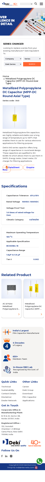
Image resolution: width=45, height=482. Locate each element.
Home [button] (6, 76)
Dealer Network (8, 400)
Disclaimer (6, 397)
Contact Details (8, 393)
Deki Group (27, 390)
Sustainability (7, 390)
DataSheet (14, 167)
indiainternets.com (25, 467)
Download (27, 393)
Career (25, 386)
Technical (6, 386)
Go (34, 11)
